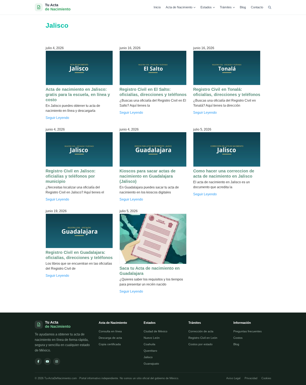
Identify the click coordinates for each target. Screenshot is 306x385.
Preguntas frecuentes (247, 331)
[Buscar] (269, 7)
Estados (206, 7)
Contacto (257, 7)
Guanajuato (151, 363)
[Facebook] (38, 361)
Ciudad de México (155, 331)
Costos (238, 337)
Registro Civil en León (202, 337)
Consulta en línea (110, 331)
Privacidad (251, 378)
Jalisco (148, 357)
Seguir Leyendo (57, 118)
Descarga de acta (110, 337)
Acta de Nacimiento (179, 7)
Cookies (266, 378)
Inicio (157, 7)
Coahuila (149, 344)
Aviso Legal (233, 378)
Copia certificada (110, 344)
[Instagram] (56, 361)
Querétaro (150, 350)
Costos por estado (200, 344)
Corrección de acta (200, 331)
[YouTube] (47, 361)
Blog (243, 7)
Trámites (226, 7)
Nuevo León (152, 337)
